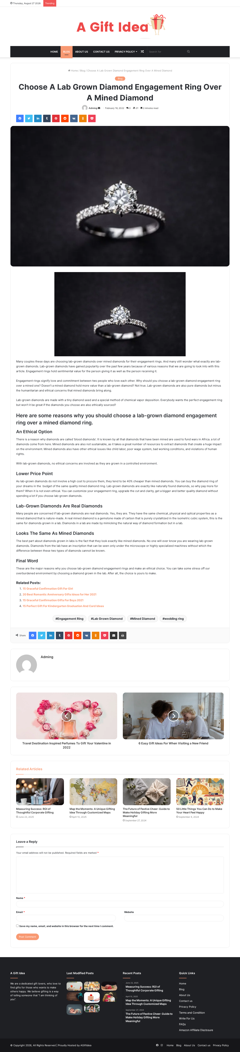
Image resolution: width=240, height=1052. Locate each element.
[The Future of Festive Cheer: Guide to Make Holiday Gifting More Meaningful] (147, 791)
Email (20, 912)
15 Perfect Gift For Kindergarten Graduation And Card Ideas (63, 606)
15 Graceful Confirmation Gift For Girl (48, 588)
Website (129, 912)
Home (54, 51)
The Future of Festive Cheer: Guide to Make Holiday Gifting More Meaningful (146, 812)
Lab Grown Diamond (108, 618)
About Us (81, 51)
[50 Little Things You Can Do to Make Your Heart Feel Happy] (200, 791)
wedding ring (174, 618)
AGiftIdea (85, 1045)
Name (20, 898)
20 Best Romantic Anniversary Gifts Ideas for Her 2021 (59, 594)
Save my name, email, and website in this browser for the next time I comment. (66, 926)
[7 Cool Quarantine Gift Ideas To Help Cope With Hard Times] (92, 997)
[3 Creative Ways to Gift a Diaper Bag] (74, 1009)
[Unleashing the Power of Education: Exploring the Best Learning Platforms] (74, 986)
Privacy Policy (125, 51)
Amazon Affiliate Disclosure (196, 1030)
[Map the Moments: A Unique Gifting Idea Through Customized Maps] (93, 791)
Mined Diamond (143, 618)
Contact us (101, 51)
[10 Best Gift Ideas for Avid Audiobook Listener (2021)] (92, 1008)
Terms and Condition (192, 1012)
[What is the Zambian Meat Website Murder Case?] (109, 986)
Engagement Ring (70, 618)
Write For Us (186, 1018)
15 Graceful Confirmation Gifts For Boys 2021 (53, 600)
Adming (93, 108)
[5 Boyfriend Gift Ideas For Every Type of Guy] (109, 997)
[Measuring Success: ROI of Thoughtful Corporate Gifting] (40, 791)
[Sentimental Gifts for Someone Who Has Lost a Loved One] (74, 996)
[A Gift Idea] (120, 26)
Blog (66, 51)
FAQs (182, 1024)
